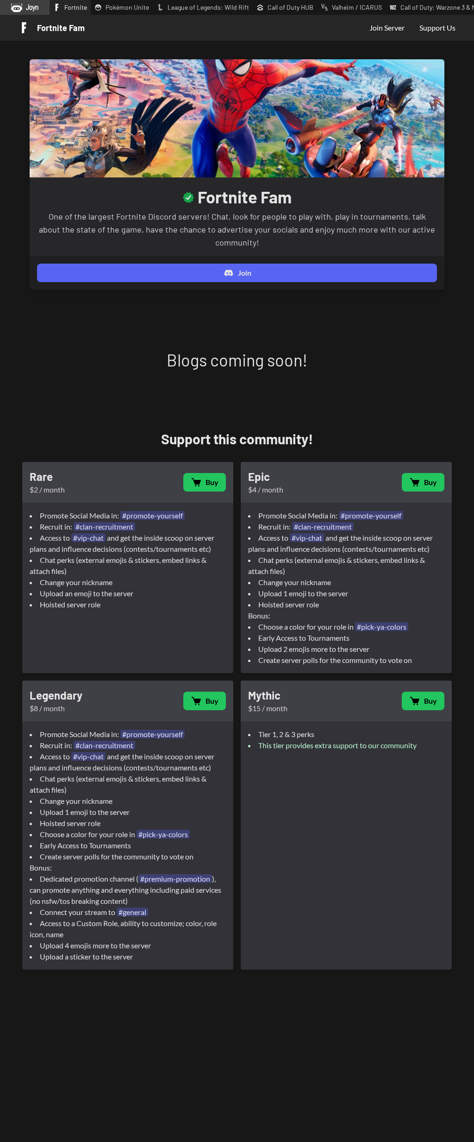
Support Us (437, 27)
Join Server (387, 27)
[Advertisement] (237, 1055)
